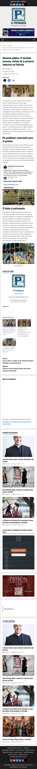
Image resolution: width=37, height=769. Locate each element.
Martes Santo (29, 750)
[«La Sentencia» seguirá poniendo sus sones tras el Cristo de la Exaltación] (9, 342)
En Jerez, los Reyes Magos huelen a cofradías (17, 739)
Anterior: (18, 361)
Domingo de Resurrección (18, 757)
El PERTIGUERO (18, 23)
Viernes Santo (12, 754)
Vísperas (26, 748)
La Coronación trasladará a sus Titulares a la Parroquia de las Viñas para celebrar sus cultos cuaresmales (24, 332)
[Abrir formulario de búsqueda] (34, 39)
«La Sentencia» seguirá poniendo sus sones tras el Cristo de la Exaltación (9, 349)
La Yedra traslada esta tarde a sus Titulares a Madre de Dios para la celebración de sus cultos (9, 331)
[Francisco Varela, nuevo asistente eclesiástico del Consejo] (18, 446)
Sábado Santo (23, 754)
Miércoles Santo (8, 752)
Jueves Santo (18, 752)
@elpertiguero (9, 609)
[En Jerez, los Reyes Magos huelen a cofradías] (18, 726)
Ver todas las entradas (18, 301)
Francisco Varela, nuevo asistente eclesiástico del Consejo (18, 460)
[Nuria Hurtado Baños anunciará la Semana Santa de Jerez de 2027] (18, 476)
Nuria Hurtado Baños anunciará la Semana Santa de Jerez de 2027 (18, 491)
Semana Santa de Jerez (14, 748)
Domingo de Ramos (8, 750)
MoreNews (13, 767)
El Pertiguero (8, 69)
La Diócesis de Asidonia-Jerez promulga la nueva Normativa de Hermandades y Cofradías (18, 521)
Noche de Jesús (29, 752)
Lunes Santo (20, 750)
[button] (3, 40)
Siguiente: (17, 368)
